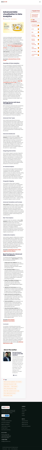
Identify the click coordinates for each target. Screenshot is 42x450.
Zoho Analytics (14, 19)
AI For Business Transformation (34, 25)
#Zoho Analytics (14, 386)
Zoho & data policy (14, 448)
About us (23, 408)
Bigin (32, 32)
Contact (23, 415)
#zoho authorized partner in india (10, 388)
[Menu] (40, 2)
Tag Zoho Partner (25, 420)
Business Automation (33, 36)
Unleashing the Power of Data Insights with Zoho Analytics (12, 250)
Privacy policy (4, 448)
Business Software (33, 40)
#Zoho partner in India (8, 395)
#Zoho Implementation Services (9, 393)
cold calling (33, 51)
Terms (9, 448)
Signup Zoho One (25, 424)
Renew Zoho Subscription (26, 426)
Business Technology (33, 44)
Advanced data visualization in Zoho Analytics (35, 15)
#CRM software (7, 386)
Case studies (24, 410)
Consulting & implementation (6, 420)
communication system (34, 55)
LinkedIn (15, 375)
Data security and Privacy (5, 429)
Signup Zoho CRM (25, 422)
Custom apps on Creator (5, 426)
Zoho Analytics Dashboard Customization (9, 320)
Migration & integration (5, 424)
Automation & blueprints (5, 422)
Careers (23, 411)
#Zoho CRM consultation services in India (11, 390)
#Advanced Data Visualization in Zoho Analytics (12, 381)
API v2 (32, 29)
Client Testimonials (33, 48)
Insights (23, 413)
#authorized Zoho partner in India (10, 384)
